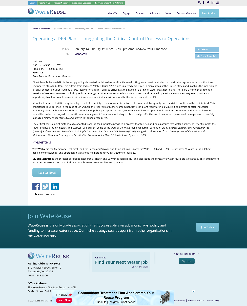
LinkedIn (213, 2)
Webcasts (45, 28)
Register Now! (47, 172)
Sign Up (186, 261)
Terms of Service (196, 300)
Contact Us (44, 3)
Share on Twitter (45, 186)
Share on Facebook (36, 186)
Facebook (203, 2)
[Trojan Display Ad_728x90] (113, 304)
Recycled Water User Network (109, 3)
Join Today (207, 227)
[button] (207, 56)
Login (32, 3)
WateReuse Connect (81, 3)
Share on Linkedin (55, 186)
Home (35, 28)
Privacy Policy (213, 300)
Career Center (61, 3)
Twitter (208, 2)
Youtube (217, 2)
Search (199, 2)
